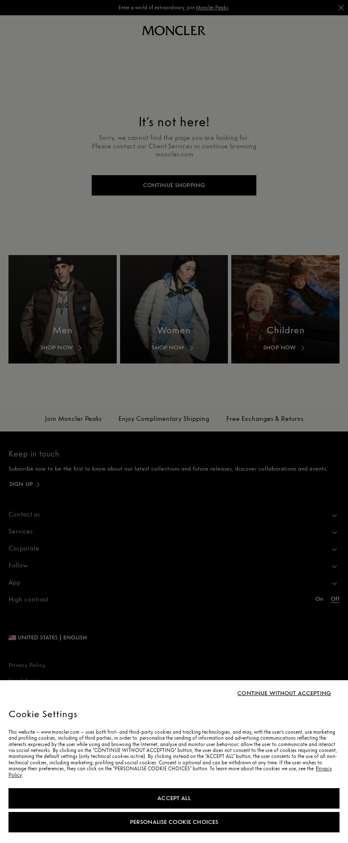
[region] (174, 761)
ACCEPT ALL (173, 798)
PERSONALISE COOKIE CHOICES (174, 822)
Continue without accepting (284, 693)
